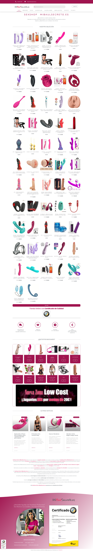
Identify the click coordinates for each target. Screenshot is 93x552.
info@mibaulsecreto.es (31, 1)
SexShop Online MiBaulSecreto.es (19, 459)
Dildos (31, 10)
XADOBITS (60, 550)
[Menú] (5, 540)
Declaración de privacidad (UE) (20, 545)
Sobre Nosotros (58, 10)
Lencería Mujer (38, 10)
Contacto (66, 10)
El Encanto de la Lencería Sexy (36, 434)
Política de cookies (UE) (33, 545)
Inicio (19, 10)
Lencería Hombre (48, 10)
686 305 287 (19, 1)
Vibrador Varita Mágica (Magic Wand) (72, 434)
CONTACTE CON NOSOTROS (29, 539)
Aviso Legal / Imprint (29, 542)
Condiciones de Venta (18, 542)
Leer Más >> (16, 447)
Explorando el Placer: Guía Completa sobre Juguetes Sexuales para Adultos (20, 436)
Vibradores (25, 10)
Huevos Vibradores (54, 434)
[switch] (4, 547)
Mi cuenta (73, 10)
